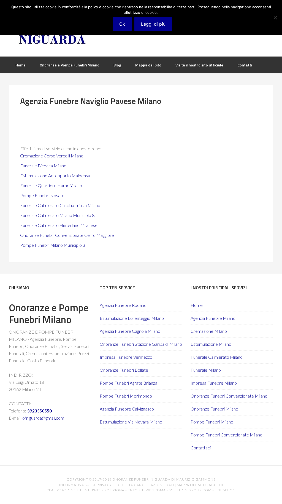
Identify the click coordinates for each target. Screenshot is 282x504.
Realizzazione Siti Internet (74, 490)
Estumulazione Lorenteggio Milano (132, 318)
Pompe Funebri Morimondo (126, 395)
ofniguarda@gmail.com (43, 417)
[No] (275, 17)
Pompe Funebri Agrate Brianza (128, 382)
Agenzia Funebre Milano (213, 318)
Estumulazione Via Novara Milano (131, 421)
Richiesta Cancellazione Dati (144, 485)
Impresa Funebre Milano (214, 382)
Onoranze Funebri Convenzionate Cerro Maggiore (67, 235)
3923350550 (39, 410)
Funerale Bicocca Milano (43, 165)
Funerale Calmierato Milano (217, 357)
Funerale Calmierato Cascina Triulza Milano (60, 205)
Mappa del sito (191, 485)
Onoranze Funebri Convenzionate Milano (229, 395)
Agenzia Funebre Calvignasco (127, 408)
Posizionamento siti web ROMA (135, 490)
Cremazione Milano (209, 331)
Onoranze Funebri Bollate (124, 369)
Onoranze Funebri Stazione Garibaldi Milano (141, 344)
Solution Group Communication (202, 490)
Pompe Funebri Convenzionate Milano (226, 434)
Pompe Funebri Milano (212, 421)
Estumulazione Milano (211, 344)
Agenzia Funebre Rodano (123, 305)
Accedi (216, 485)
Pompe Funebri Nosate (42, 195)
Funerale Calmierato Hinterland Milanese (58, 225)
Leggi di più (153, 24)
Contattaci (201, 447)
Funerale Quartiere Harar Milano (51, 185)
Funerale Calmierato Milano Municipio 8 (57, 215)
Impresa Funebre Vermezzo (126, 357)
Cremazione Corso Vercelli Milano (51, 155)
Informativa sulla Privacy (85, 485)
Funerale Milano (206, 369)
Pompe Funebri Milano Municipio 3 (52, 245)
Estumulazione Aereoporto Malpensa (55, 175)
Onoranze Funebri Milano (214, 408)
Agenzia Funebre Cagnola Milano (130, 331)
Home (197, 305)
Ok (122, 24)
